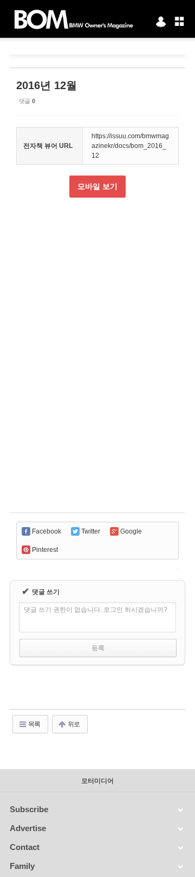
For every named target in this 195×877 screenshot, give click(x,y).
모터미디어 (97, 781)
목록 (33, 724)
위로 (73, 724)
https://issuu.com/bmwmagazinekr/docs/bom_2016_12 (130, 145)
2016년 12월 (46, 85)
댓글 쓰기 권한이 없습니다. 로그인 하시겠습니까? (95, 609)
